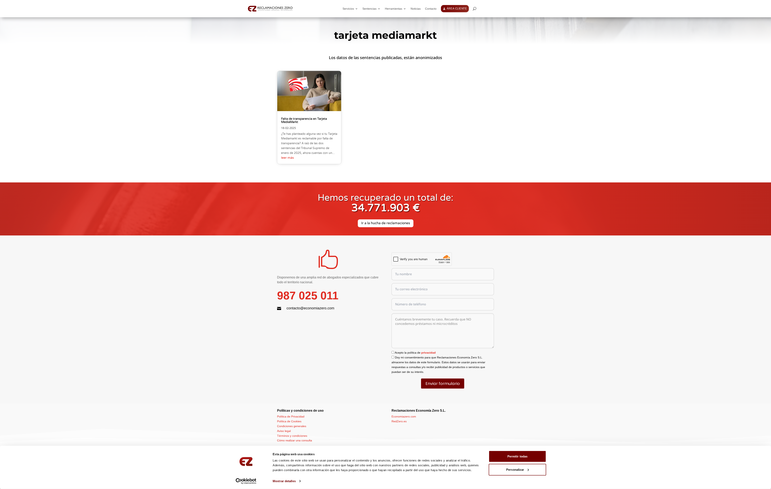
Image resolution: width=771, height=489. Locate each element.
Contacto (430, 8)
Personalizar (515, 469)
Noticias (416, 8)
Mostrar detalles (284, 481)
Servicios (348, 8)
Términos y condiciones (292, 435)
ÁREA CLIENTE (457, 8)
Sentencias (369, 8)
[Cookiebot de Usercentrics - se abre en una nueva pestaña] (246, 481)
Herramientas (393, 8)
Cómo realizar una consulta (294, 440)
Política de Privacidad (290, 416)
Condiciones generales (291, 426)
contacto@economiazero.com (310, 308)
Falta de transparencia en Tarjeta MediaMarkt (304, 120)
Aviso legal (284, 431)
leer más (287, 158)
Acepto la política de (415, 352)
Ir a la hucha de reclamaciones (385, 223)
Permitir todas (517, 456)
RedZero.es (399, 421)
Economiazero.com (404, 416)
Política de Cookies (289, 421)
